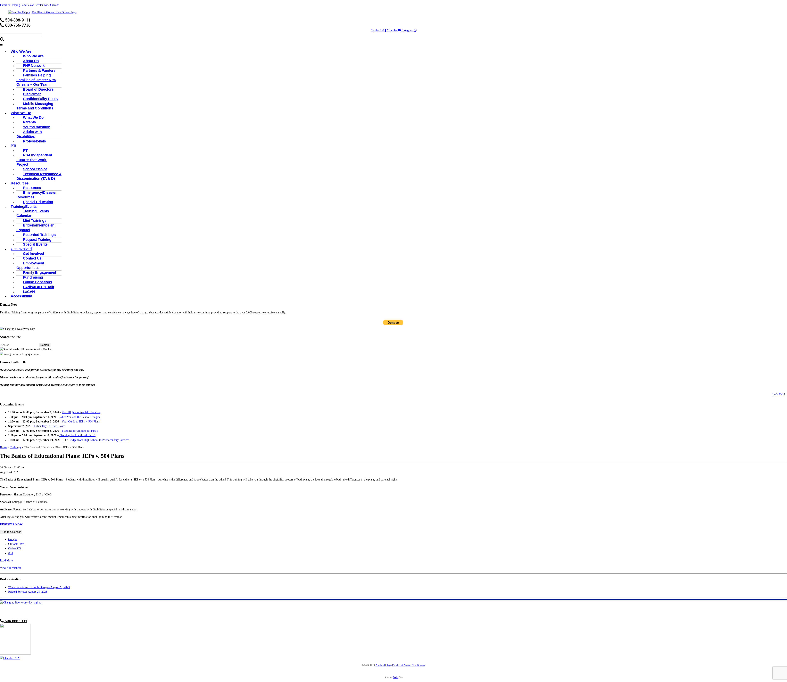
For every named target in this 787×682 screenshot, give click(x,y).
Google (12, 539)
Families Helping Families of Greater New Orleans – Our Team (36, 80)
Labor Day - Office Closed (49, 426)
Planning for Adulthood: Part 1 (80, 430)
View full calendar (10, 567)
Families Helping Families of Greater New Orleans (29, 5)
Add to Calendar (11, 531)
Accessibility (21, 296)
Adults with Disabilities (29, 134)
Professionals (34, 141)
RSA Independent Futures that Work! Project (34, 159)
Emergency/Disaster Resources (36, 194)
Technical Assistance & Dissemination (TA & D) (38, 176)
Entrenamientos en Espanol (35, 227)
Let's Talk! (778, 394)
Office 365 (14, 548)
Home (3, 447)
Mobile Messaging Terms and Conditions (34, 106)
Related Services (27, 591)
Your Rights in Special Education (81, 412)
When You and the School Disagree (79, 417)
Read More (6, 560)
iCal (10, 553)
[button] (393, 44)
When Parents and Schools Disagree (39, 587)
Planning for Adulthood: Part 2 (77, 435)
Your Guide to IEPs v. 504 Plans (81, 421)
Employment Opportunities (30, 265)
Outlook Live (16, 543)
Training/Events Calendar (32, 213)
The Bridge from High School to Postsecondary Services (96, 440)
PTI (13, 146)
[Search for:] (19, 344)
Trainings (15, 447)
